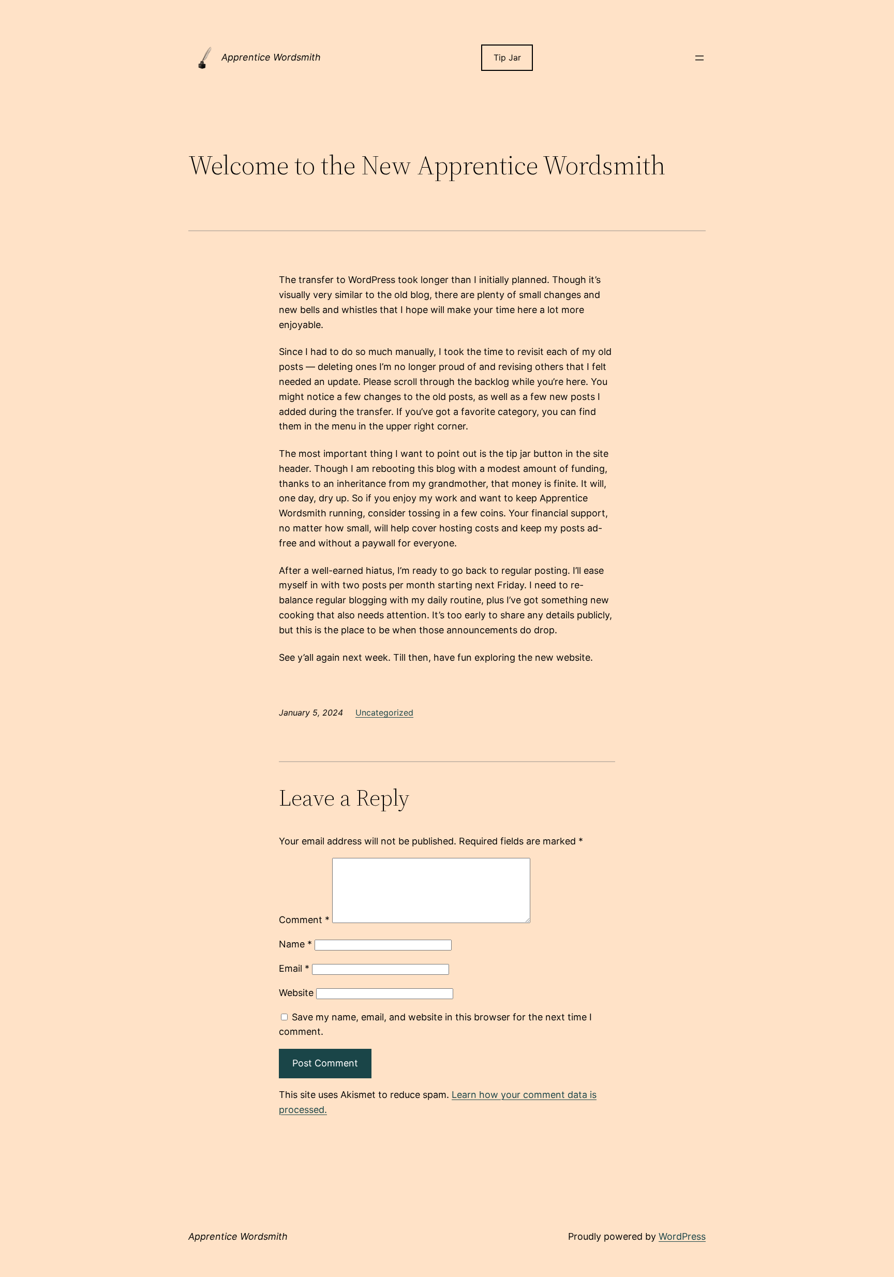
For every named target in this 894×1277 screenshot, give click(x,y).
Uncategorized (384, 712)
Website (296, 992)
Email (294, 968)
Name (295, 944)
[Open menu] (699, 58)
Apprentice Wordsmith (271, 57)
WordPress (682, 1236)
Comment (304, 919)
